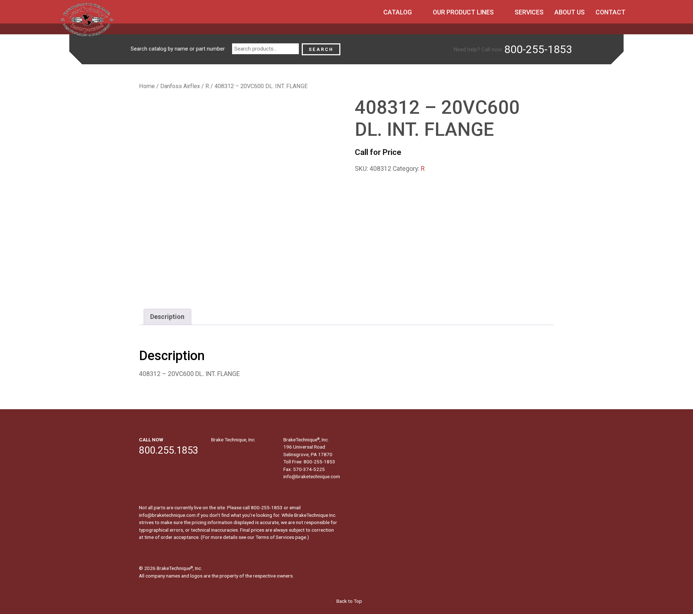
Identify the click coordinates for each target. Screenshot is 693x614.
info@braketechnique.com (311, 476)
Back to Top (348, 601)
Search (321, 49)
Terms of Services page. (281, 537)
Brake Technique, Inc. (233, 439)
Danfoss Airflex (180, 86)
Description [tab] (167, 316)
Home (147, 86)
